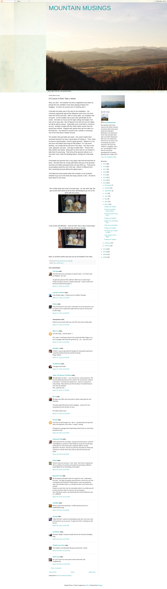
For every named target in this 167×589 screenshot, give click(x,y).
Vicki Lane (56, 557)
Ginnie (55, 460)
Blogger (100, 585)
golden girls (60, 263)
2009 (104, 254)
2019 (104, 164)
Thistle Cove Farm (59, 545)
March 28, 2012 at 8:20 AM (61, 454)
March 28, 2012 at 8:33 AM (61, 469)
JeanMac (56, 503)
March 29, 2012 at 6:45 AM (61, 539)
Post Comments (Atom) (64, 575)
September (108, 190)
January (107, 245)
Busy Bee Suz (57, 476)
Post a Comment (56, 568)
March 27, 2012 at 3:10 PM (61, 325)
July (106, 193)
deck (55, 263)
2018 (104, 166)
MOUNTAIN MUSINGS (80, 8)
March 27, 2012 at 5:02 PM (61, 357)
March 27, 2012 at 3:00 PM (61, 313)
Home (72, 572)
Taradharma (57, 363)
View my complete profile (108, 157)
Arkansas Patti (57, 439)
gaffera (87, 585)
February (108, 243)
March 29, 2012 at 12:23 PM (61, 550)
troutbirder (56, 532)
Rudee (55, 304)
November (108, 185)
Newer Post (52, 572)
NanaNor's (56, 348)
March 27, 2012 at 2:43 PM (61, 298)
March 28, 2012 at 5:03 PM (61, 510)
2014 (104, 177)
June (106, 196)
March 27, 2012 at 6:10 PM (61, 369)
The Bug (55, 271)
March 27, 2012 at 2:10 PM (61, 286)
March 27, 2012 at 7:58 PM (61, 390)
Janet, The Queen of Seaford (62, 375)
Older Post (92, 572)
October (107, 188)
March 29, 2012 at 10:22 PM (61, 564)
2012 (104, 183)
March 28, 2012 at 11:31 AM (61, 496)
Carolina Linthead (58, 292)
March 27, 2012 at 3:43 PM (61, 342)
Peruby (55, 420)
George (55, 516)
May (106, 199)
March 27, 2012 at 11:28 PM (61, 413)
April (106, 201)
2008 (104, 257)
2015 (104, 175)
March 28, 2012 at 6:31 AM (61, 433)
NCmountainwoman (109, 122)
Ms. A (54, 396)
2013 (104, 180)
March (107, 204)
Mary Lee (56, 331)
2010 (104, 251)
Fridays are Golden (110, 206)
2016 (104, 172)
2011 (104, 249)
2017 (104, 169)
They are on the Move (111, 225)
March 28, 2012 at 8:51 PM (61, 525)
